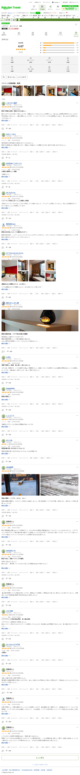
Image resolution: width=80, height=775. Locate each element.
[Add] (76, 25)
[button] (7, 91)
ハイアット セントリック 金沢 (12, 26)
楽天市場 (65, 2)
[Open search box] (4, 77)
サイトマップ (46, 2)
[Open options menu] (77, 103)
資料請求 (49, 770)
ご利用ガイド (37, 2)
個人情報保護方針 (14, 770)
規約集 (43, 770)
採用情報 (36, 770)
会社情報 (5, 770)
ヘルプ (30, 2)
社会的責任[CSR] (27, 770)
